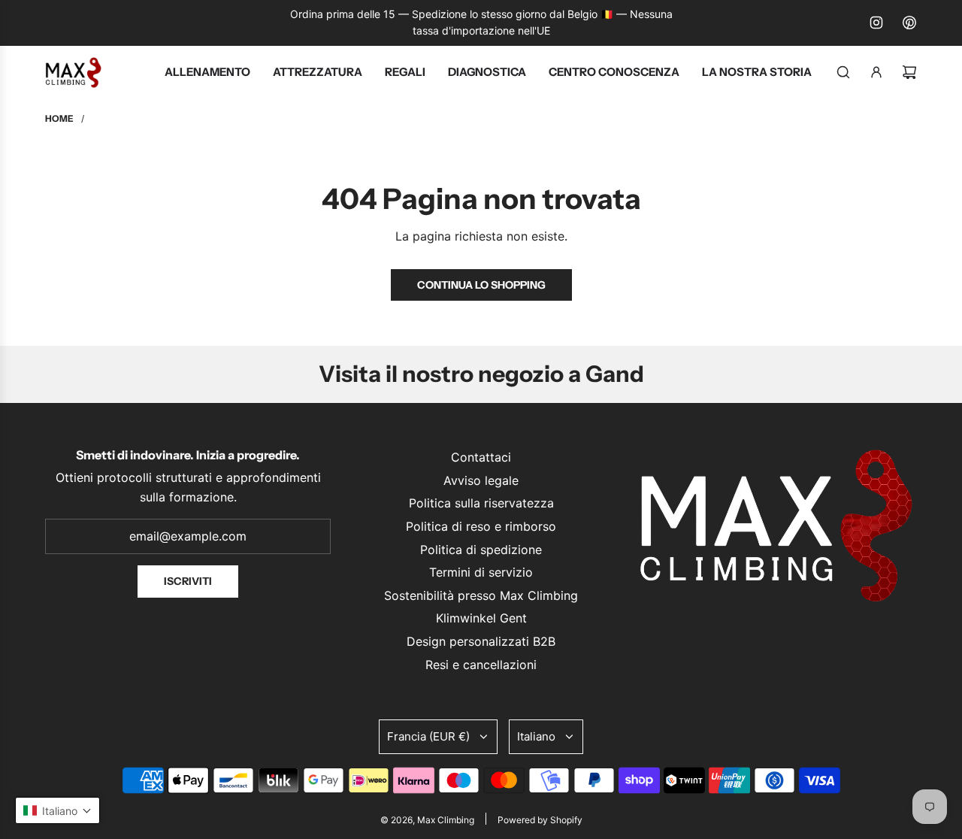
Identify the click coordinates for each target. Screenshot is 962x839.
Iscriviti (188, 581)
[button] (57, 810)
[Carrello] (909, 72)
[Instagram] (876, 22)
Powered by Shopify (540, 819)
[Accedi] (876, 72)
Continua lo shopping (481, 285)
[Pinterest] (909, 22)
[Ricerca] (843, 72)
